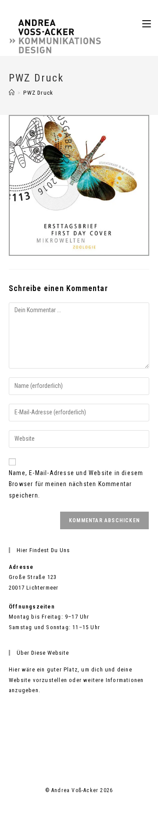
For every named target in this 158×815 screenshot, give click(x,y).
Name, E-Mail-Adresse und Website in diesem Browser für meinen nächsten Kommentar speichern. (76, 483)
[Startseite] (12, 92)
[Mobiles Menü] (146, 23)
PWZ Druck (38, 92)
